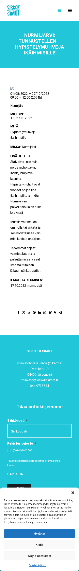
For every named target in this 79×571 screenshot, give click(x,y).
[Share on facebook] (18, 312)
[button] (73, 493)
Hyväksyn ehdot (22, 450)
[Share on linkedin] (39, 312)
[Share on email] (60, 312)
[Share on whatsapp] (44, 312)
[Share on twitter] (23, 312)
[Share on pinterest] (34, 312)
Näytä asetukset (39, 556)
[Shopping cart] (57, 10)
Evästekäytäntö (37, 565)
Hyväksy (39, 534)
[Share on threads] (29, 312)
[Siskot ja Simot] (13, 10)
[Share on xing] (55, 312)
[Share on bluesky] (50, 312)
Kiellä (40, 545)
